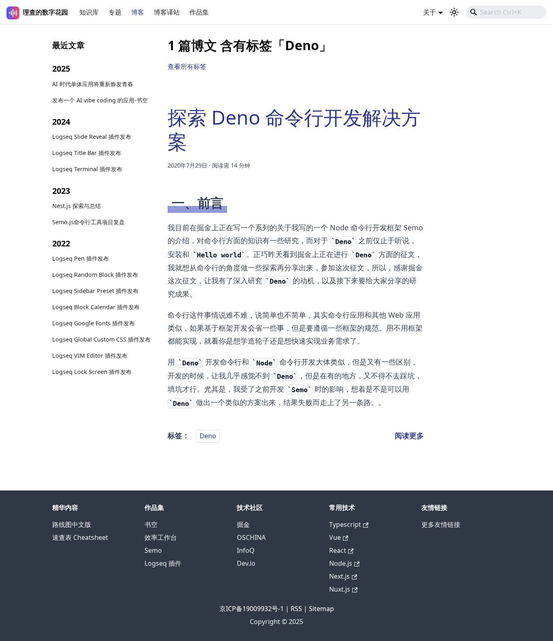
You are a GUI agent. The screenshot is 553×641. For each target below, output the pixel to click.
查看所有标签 (187, 66)
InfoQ (246, 550)
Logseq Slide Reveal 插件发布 (91, 136)
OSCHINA (251, 537)
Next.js (339, 576)
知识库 (89, 12)
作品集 (199, 12)
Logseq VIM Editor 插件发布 (90, 356)
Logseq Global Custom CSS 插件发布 (101, 340)
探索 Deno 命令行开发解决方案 (294, 129)
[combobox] (506, 12)
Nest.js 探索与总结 (76, 206)
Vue (335, 537)
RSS (296, 608)
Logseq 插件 (163, 563)
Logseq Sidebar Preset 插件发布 (95, 291)
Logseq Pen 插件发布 (80, 259)
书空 (151, 524)
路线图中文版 (71, 524)
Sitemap (321, 608)
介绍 (182, 240)
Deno (208, 435)
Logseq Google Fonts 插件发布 (93, 323)
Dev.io (246, 563)
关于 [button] (429, 12)
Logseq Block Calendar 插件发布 (96, 307)
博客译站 (167, 12)
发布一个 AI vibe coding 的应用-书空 (100, 100)
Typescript (345, 524)
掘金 (243, 524)
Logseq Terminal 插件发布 (87, 169)
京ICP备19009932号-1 (251, 608)
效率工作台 (161, 537)
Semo (153, 550)
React (337, 550)
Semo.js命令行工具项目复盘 (88, 222)
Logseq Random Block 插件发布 (95, 275)
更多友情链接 (440, 524)
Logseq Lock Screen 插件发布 (92, 372)
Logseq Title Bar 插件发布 (86, 153)
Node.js (340, 563)
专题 (114, 12)
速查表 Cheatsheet (80, 537)
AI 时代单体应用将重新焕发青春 (92, 84)
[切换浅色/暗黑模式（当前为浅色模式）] (454, 12)
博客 (137, 12)
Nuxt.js (339, 589)
